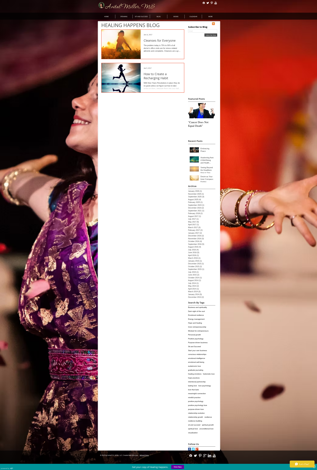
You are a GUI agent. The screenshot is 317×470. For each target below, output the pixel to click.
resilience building (195, 421)
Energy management (196, 319)
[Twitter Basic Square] (193, 449)
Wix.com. (135, 455)
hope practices (194, 378)
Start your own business (197, 350)
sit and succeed (194, 425)
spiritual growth (208, 425)
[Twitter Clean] (207, 2)
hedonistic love (209, 374)
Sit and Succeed (194, 346)
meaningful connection (197, 393)
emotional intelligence (196, 358)
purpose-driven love (196, 409)
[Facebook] (203, 2)
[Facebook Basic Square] (189, 449)
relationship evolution (196, 413)
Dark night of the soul (196, 311)
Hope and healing (195, 323)
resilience (208, 417)
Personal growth (194, 335)
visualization (193, 433)
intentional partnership (197, 382)
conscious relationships (197, 354)
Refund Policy (144, 455)
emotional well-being (196, 362)
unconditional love (206, 429)
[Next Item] (211, 111)
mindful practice (194, 397)
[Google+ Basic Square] (197, 449)
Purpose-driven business (198, 343)
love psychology (204, 386)
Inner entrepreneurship (197, 327)
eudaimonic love (194, 366)
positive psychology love (197, 405)
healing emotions (194, 374)
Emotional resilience (196, 315)
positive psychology (195, 401)
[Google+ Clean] (205, 455)
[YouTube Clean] (215, 2)
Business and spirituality (197, 307)
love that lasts (193, 390)
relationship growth (195, 417)
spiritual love (193, 429)
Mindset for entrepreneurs (198, 331)
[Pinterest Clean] (211, 2)
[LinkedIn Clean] (209, 455)
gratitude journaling (195, 370)
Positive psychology (195, 339)
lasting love (192, 386)
